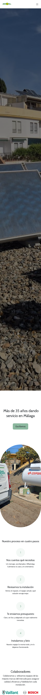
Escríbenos (20, 426)
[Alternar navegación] (37, 4)
